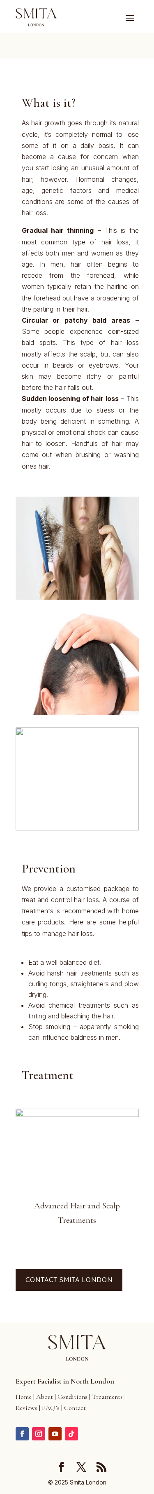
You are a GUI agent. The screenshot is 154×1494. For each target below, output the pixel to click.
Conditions (72, 1397)
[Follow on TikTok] (71, 1433)
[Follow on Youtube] (55, 1433)
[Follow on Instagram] (38, 1433)
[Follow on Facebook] (22, 1433)
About (44, 1397)
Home (24, 1397)
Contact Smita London (69, 1280)
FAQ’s (51, 1408)
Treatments (107, 1397)
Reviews (26, 1408)
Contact (75, 1408)
